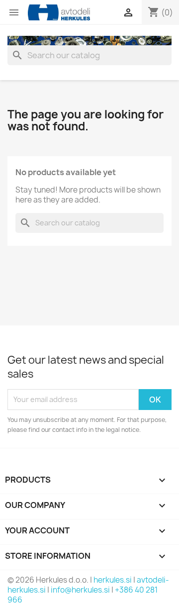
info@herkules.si (80, 590)
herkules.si (112, 580)
